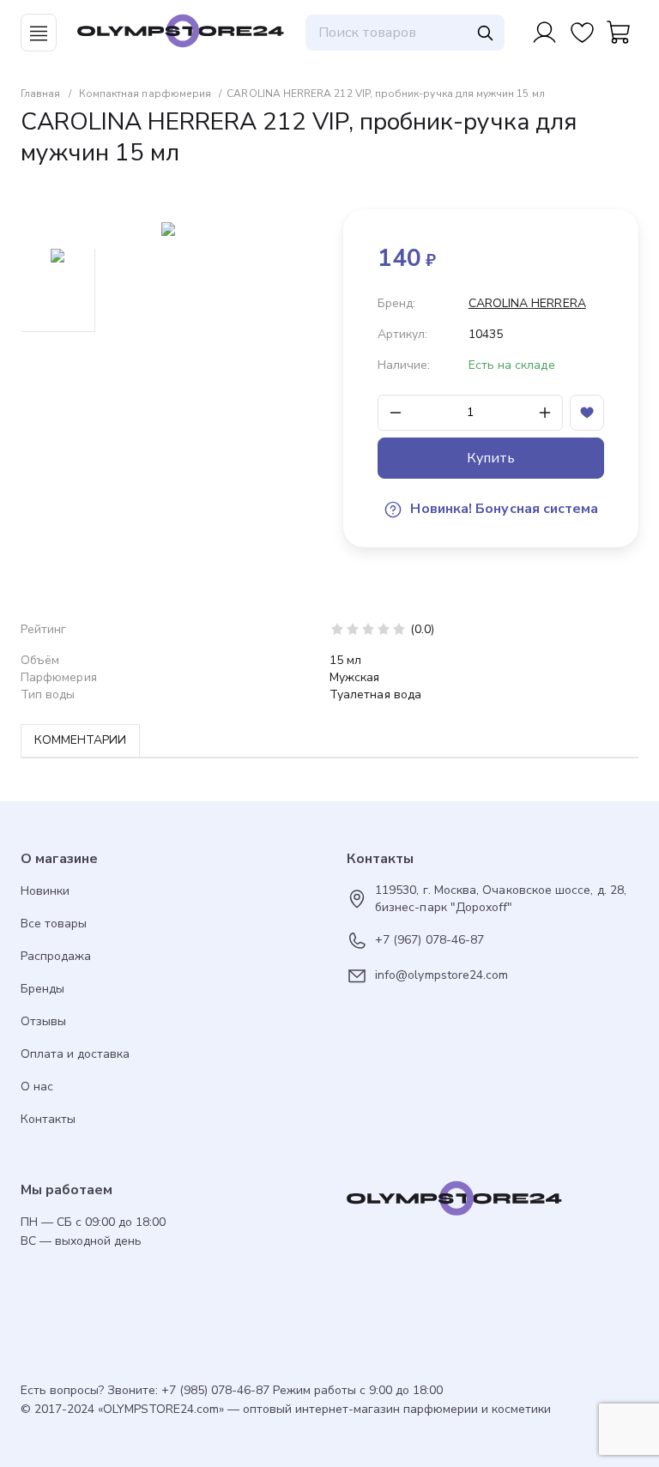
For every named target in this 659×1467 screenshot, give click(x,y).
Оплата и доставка (75, 1054)
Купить (491, 458)
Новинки (45, 891)
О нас (37, 1086)
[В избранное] (587, 413)
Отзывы (43, 1021)
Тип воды (48, 694)
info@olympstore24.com (441, 975)
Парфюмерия (59, 677)
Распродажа (56, 956)
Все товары (54, 923)
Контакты (48, 1119)
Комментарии (80, 740)
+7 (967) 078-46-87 (429, 940)
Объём (40, 660)
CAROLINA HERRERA (527, 303)
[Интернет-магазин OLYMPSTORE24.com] (492, 1202)
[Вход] (544, 32)
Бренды (42, 989)
